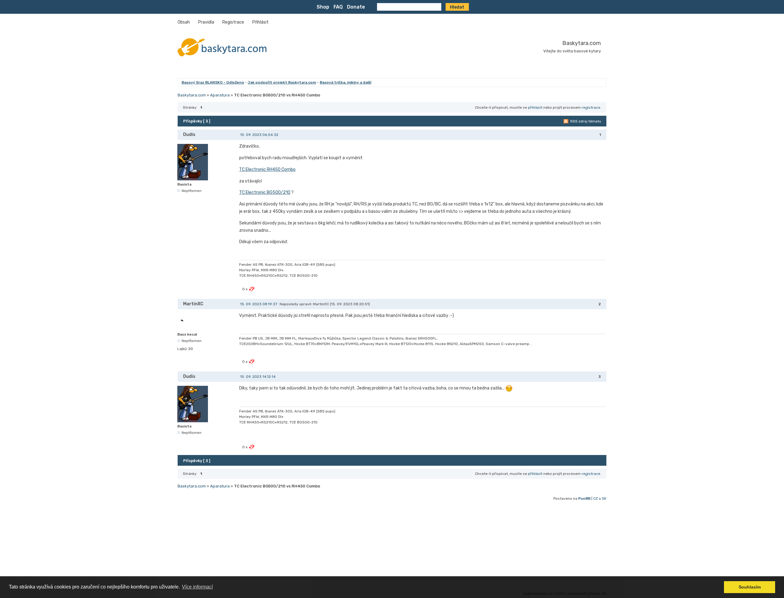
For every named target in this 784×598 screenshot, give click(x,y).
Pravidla (206, 22)
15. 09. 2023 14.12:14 (258, 376)
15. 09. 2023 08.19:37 (258, 304)
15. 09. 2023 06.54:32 (259, 135)
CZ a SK (599, 498)
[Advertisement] (361, 546)
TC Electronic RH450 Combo (267, 169)
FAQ (338, 7)
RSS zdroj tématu (585, 121)
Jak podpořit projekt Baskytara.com (282, 82)
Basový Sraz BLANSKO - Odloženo (213, 82)
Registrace (233, 22)
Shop (323, 7)
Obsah (184, 22)
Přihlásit (260, 22)
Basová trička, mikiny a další (345, 82)
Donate (356, 7)
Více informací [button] (197, 586)
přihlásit (535, 107)
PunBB (584, 498)
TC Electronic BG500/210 (264, 192)
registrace (591, 107)
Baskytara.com (581, 43)
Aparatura (220, 95)
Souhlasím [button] (750, 587)
